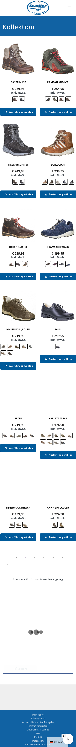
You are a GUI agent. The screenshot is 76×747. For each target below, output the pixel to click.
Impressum (38, 741)
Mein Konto (38, 714)
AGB (38, 733)
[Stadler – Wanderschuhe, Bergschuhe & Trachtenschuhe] (38, 8)
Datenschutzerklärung (38, 729)
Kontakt (38, 737)
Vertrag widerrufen (38, 726)
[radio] (15, 99)
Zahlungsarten (38, 718)
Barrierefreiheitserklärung (38, 744)
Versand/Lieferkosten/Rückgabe (38, 722)
